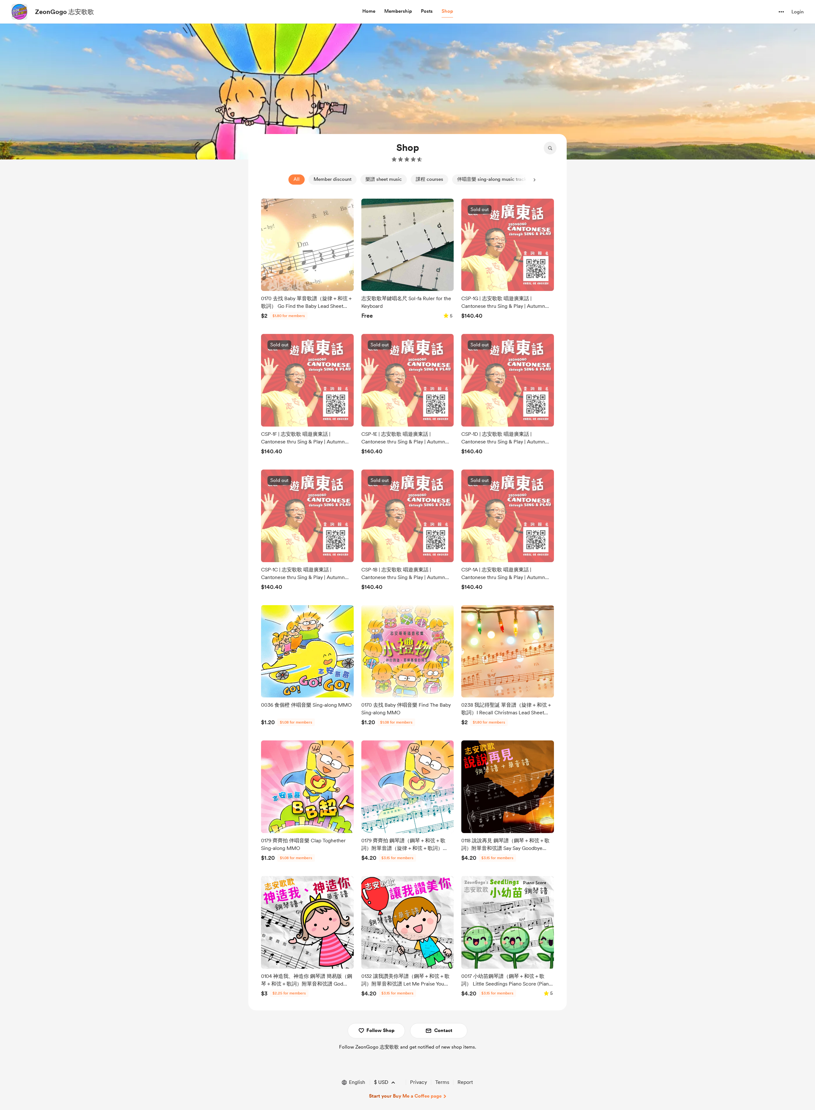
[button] (369, 11)
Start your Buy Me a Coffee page (405, 1096)
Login (797, 12)
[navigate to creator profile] (19, 12)
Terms (442, 1082)
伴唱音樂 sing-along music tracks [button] (493, 179)
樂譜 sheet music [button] (383, 179)
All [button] (297, 179)
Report (465, 1082)
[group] (307, 260)
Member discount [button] (332, 179)
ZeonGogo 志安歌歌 (64, 12)
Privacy (418, 1082)
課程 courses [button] (429, 179)
